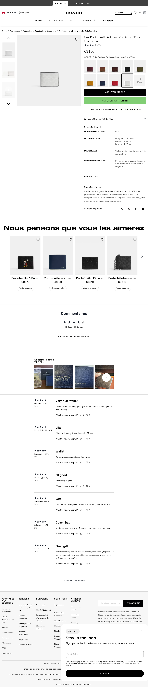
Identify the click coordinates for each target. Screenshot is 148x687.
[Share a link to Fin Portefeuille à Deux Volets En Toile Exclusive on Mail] (143, 209)
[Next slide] (106, 377)
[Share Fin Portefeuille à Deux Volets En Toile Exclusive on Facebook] (121, 209)
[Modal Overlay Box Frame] (104, 652)
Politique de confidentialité (117, 621)
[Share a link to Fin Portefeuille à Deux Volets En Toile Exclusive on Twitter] (136, 209)
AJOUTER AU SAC (115, 92)
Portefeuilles (27, 31)
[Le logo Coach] (74, 13)
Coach (4, 31)
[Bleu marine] (102, 80)
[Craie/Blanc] (127, 80)
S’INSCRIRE (133, 603)
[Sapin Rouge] (102, 67)
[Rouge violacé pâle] (90, 67)
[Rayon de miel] (90, 80)
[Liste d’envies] (135, 12)
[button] (8, 51)
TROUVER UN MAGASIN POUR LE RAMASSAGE (115, 109)
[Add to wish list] (77, 39)
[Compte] (140, 12)
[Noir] (127, 67)
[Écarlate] (115, 80)
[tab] (60, 3)
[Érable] (115, 67)
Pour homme (15, 31)
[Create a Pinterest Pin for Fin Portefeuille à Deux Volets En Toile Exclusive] (129, 209)
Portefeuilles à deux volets (45, 31)
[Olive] (140, 67)
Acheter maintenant (115, 101)
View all (39, 362)
